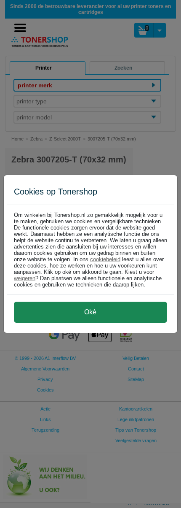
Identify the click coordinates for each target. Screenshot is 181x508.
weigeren (24, 278)
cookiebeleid (105, 259)
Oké (90, 312)
